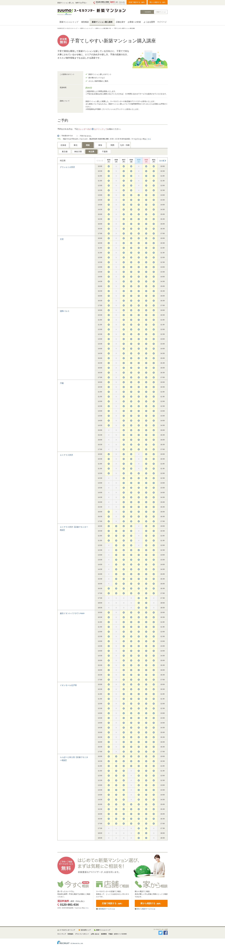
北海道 (63, 145)
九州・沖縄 (124, 145)
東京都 (65, 152)
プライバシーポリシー (82, 934)
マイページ (162, 22)
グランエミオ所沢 (67, 167)
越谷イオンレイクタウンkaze (72, 613)
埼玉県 (91, 152)
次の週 (161, 161)
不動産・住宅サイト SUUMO (117, 934)
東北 (75, 145)
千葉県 (105, 152)
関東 (88, 145)
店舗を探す (120, 22)
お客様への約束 (134, 22)
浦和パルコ (64, 311)
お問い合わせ (95, 934)
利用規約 (70, 934)
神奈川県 (78, 152)
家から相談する (158, 2)
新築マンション (161, 12)
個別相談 (85, 22)
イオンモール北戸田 (68, 685)
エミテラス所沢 (66, 455)
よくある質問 (149, 22)
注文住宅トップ (86, 930)
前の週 (100, 161)
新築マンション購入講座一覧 (103, 28)
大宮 (62, 239)
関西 (112, 145)
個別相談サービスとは (106, 909)
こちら (123, 3)
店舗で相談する (137, 2)
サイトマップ (61, 934)
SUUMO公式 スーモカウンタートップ (67, 28)
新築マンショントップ (69, 22)
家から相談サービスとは (146, 909)
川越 (62, 383)
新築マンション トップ (86, 28)
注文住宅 (148, 12)
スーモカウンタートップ (67, 930)
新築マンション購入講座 (102, 22)
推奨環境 (104, 934)
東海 (100, 145)
